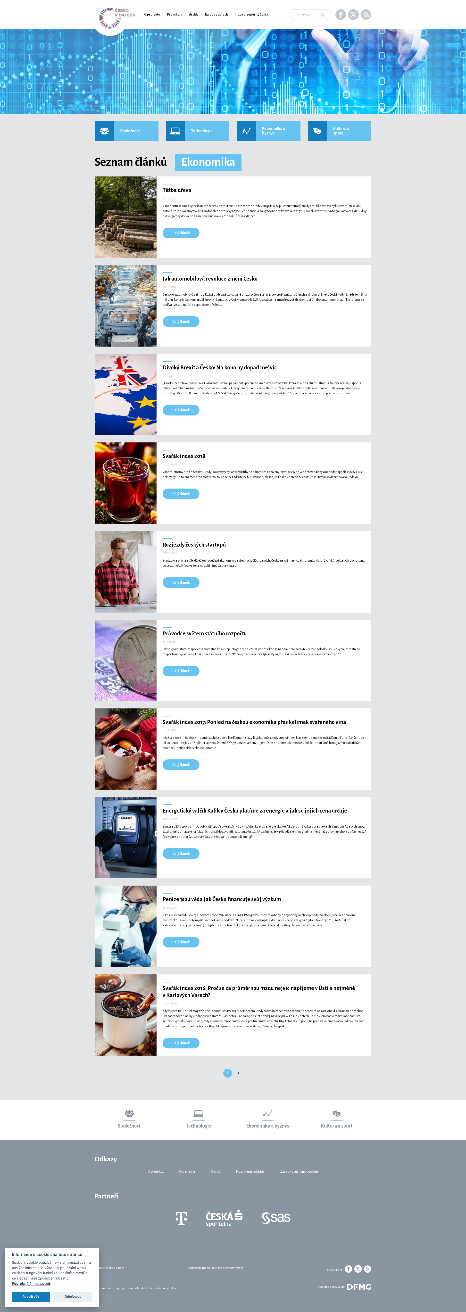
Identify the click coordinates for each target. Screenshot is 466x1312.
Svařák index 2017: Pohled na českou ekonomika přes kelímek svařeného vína (254, 722)
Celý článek (181, 233)
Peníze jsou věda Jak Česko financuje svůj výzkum (222, 899)
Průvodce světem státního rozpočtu (205, 634)
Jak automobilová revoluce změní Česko (210, 279)
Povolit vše (31, 1296)
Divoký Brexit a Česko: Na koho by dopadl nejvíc (220, 368)
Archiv (193, 14)
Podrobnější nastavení (31, 1283)
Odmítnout (73, 1296)
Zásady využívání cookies (299, 1171)
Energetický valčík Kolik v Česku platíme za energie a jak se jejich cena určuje (255, 811)
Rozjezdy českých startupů (194, 545)
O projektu (152, 14)
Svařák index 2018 (184, 456)
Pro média (174, 14)
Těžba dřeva (177, 190)
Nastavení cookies (250, 1171)
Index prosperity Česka (251, 14)
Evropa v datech (216, 14)
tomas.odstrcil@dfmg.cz (227, 1268)
